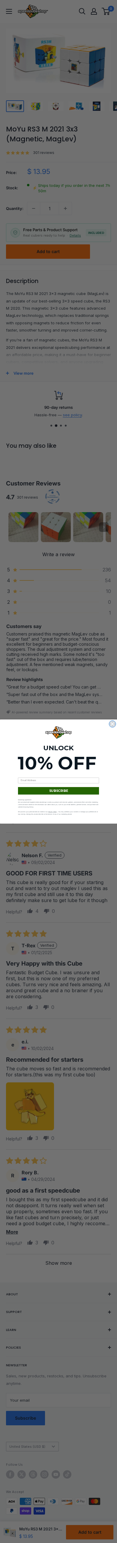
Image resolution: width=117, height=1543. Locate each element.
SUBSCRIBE (58, 790)
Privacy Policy (52, 812)
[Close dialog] (112, 724)
